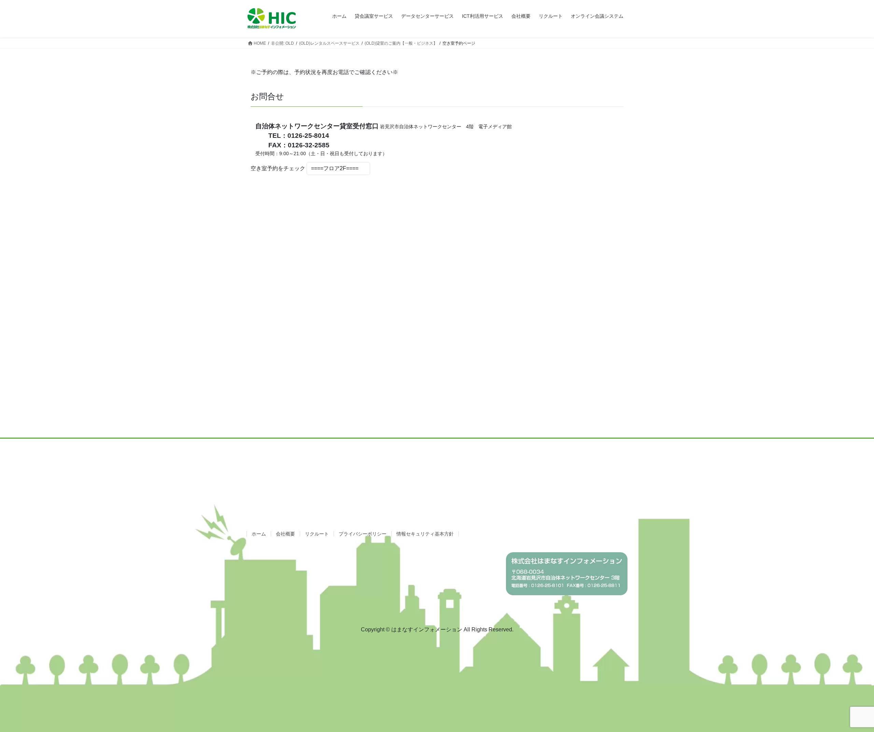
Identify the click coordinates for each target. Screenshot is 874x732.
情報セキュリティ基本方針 (425, 534)
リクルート (317, 534)
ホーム (259, 534)
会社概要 (285, 534)
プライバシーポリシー (362, 534)
